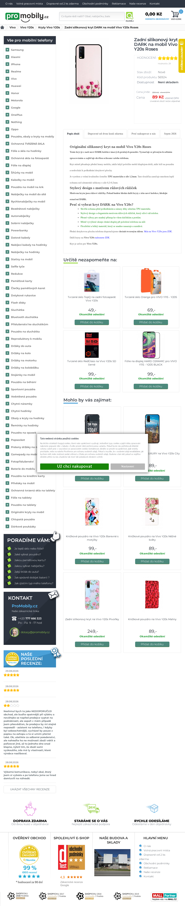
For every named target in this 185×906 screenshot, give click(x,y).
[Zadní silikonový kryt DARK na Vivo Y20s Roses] (89, 71)
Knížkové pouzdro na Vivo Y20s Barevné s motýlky (92, 538)
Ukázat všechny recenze (30, 789)
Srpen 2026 (170, 133)
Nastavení (127, 466)
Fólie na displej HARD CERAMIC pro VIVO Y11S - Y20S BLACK (151, 363)
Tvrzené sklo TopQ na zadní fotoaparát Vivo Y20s (92, 298)
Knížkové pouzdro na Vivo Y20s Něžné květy (152, 538)
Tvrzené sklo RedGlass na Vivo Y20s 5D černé (91, 363)
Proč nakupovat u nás (144, 133)
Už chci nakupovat (74, 466)
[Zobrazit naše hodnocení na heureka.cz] (29, 883)
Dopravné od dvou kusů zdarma (105, 133)
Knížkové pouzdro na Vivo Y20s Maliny (152, 619)
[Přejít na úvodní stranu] (27, 17)
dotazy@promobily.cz (35, 632)
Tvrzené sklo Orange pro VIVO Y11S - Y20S (151, 297)
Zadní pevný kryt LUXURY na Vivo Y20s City (152, 453)
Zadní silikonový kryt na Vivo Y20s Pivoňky (92, 619)
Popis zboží (73, 133)
